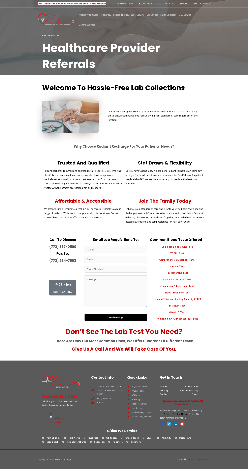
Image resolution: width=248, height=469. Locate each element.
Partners (169, 3)
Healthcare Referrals (150, 3)
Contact (205, 3)
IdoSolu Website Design (199, 459)
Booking (122, 3)
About (132, 3)
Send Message (116, 317)
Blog (195, 3)
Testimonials (183, 3)
